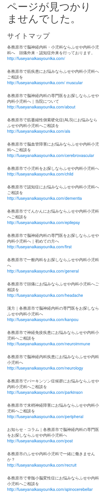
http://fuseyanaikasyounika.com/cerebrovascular (50, 155)
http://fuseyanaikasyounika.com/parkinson (45, 392)
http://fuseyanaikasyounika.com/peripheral (45, 416)
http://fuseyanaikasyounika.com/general (43, 271)
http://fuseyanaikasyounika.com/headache (45, 295)
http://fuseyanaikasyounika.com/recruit (41, 465)
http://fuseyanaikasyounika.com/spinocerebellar (50, 489)
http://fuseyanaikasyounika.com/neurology (45, 368)
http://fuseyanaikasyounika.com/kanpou (42, 319)
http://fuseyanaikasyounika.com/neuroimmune (48, 343)
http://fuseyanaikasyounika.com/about (41, 107)
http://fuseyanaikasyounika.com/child (40, 174)
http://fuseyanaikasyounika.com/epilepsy (43, 222)
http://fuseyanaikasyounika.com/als (38, 131)
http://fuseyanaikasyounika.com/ (36, 58)
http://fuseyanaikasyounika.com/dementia (44, 198)
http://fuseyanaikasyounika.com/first (39, 246)
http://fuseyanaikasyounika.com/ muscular (45, 82)
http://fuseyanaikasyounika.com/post (40, 440)
